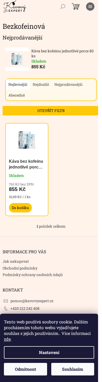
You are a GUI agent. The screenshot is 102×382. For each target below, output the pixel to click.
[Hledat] (63, 6)
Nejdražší (41, 84)
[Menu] (90, 6)
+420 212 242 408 (24, 308)
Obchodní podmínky (20, 268)
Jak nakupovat (16, 261)
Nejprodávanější (68, 84)
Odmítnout (25, 369)
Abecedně (16, 95)
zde (7, 339)
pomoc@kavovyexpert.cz (31, 300)
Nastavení (49, 352)
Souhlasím (72, 369)
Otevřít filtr (51, 110)
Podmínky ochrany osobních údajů (33, 274)
